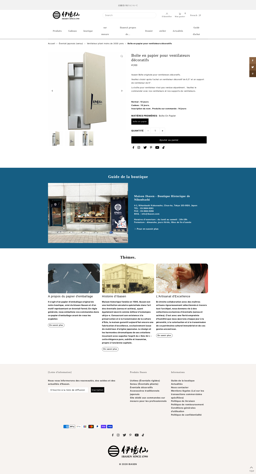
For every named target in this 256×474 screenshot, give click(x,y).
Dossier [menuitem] (149, 30)
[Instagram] (138, 148)
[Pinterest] (151, 148)
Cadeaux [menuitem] (72, 30)
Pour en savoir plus (148, 229)
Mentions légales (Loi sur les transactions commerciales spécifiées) (187, 394)
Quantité (137, 130)
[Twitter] (145, 148)
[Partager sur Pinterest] (252, 73)
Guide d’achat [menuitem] (196, 30)
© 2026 (128, 464)
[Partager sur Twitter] (252, 67)
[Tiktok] (163, 148)
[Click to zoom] (122, 56)
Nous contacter (180, 387)
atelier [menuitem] (162, 30)
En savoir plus (56, 325)
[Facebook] (133, 148)
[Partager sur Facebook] (252, 60)
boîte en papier (140, 121)
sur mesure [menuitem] (105, 30)
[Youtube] (157, 148)
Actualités (177, 384)
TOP (251, 470)
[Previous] (52, 91)
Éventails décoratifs (141, 387)
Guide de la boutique (183, 380)
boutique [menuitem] (88, 30)
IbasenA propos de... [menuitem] (128, 30)
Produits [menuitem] (57, 30)
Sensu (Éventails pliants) (144, 384)
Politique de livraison (183, 401)
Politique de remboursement (187, 404)
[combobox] (129, 15)
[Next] (122, 91)
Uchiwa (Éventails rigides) (145, 380)
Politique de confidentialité (186, 414)
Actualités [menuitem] (178, 30)
